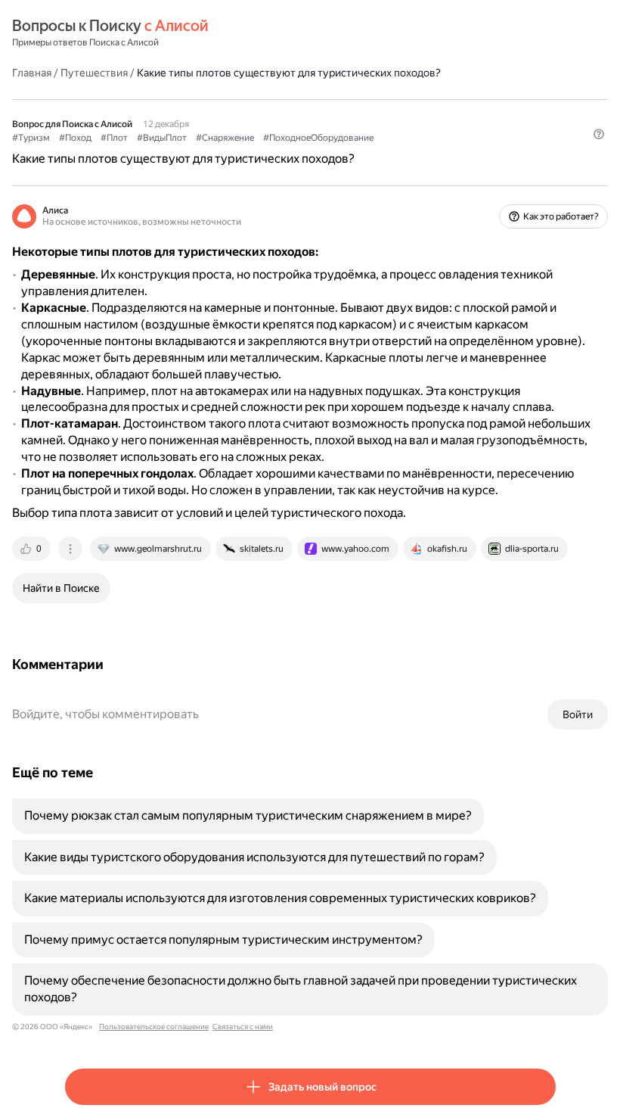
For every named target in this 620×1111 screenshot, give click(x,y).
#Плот (114, 137)
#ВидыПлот (162, 137)
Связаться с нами (242, 1026)
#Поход (75, 137)
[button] (599, 134)
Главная (31, 73)
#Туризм (31, 137)
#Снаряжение (225, 137)
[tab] (32, 549)
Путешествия (94, 73)
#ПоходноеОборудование (318, 137)
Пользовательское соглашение (154, 1026)
